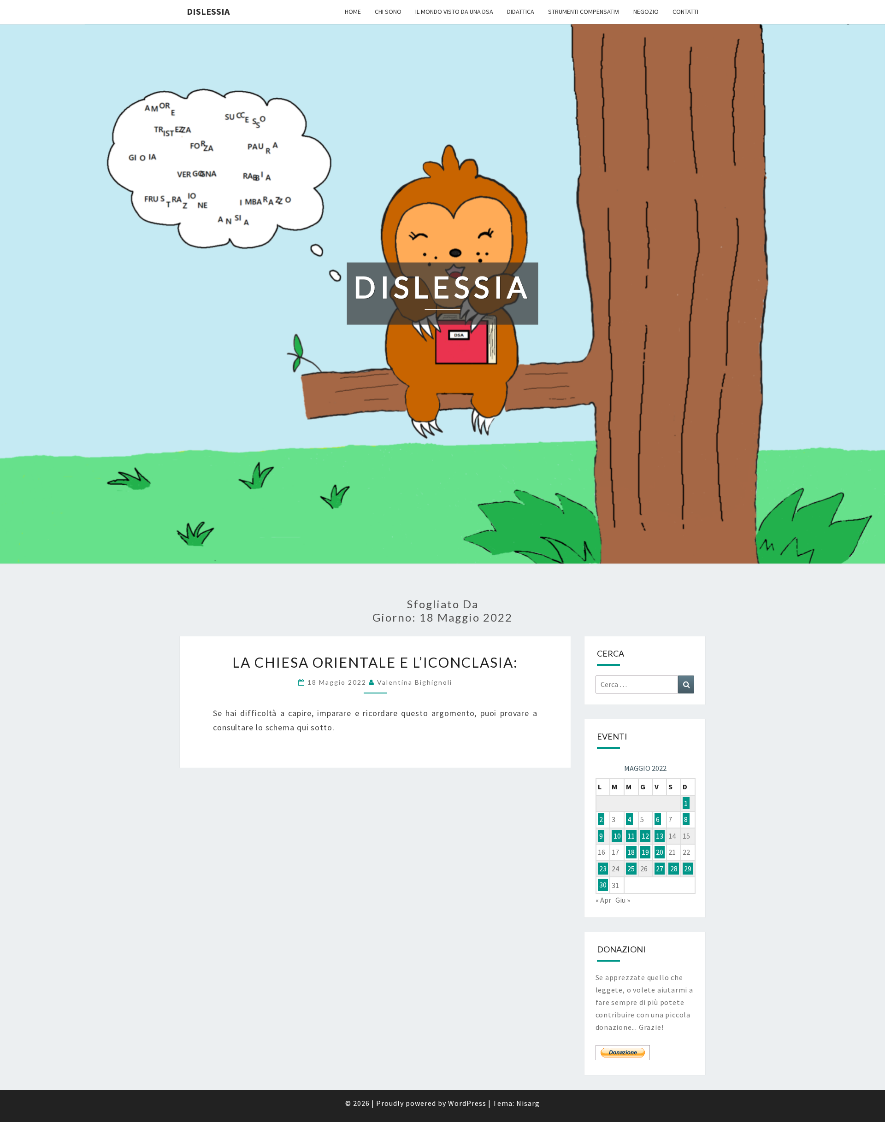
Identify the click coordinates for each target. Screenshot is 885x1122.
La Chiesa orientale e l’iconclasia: (375, 662)
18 (631, 852)
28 (674, 868)
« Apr (603, 900)
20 (659, 852)
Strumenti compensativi (584, 11)
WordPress (467, 1103)
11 (631, 835)
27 (659, 868)
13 (659, 835)
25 (631, 868)
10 (617, 835)
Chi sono (388, 11)
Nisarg (528, 1103)
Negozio (646, 11)
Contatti (685, 11)
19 (645, 852)
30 (603, 885)
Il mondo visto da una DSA (454, 11)
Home (353, 11)
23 (603, 868)
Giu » (622, 900)
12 (645, 835)
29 (687, 868)
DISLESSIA (208, 11)
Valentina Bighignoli (414, 682)
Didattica (520, 11)
